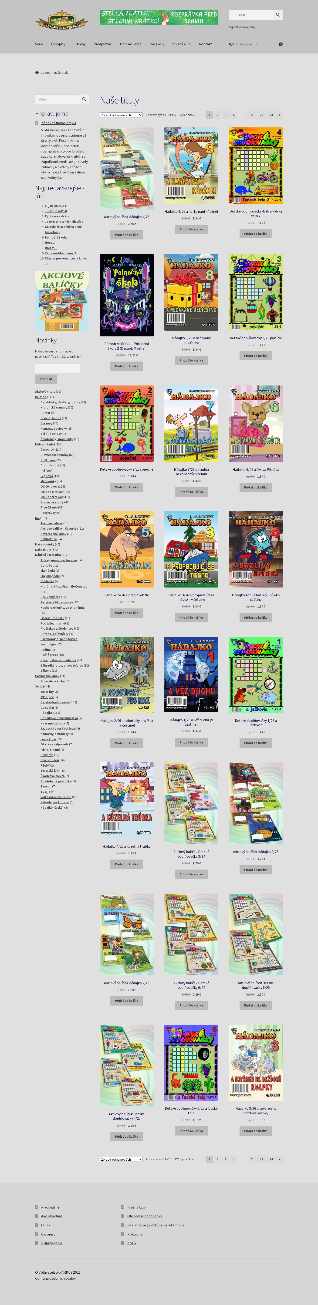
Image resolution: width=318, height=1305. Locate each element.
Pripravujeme (130, 44)
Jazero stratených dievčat (64, 221)
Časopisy (58, 44)
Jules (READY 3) (56, 211)
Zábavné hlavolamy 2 (60, 253)
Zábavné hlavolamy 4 (58, 122)
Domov (46, 72)
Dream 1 (51, 248)
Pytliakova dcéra (57, 216)
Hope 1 (50, 242)
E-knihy (79, 44)
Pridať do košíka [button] (126, 235)
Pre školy (156, 44)
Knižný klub (181, 44)
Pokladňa (134, 1234)
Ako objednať (51, 1216)
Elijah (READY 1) (56, 206)
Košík (131, 1243)
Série (39, 44)
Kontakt (205, 44)
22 (252, 115)
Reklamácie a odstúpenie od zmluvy (155, 1225)
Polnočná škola (56, 237)
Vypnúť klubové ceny (242, 27)
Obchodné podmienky (144, 1216)
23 (261, 115)
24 (271, 115)
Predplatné (103, 44)
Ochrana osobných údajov (55, 1278)
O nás (45, 1225)
